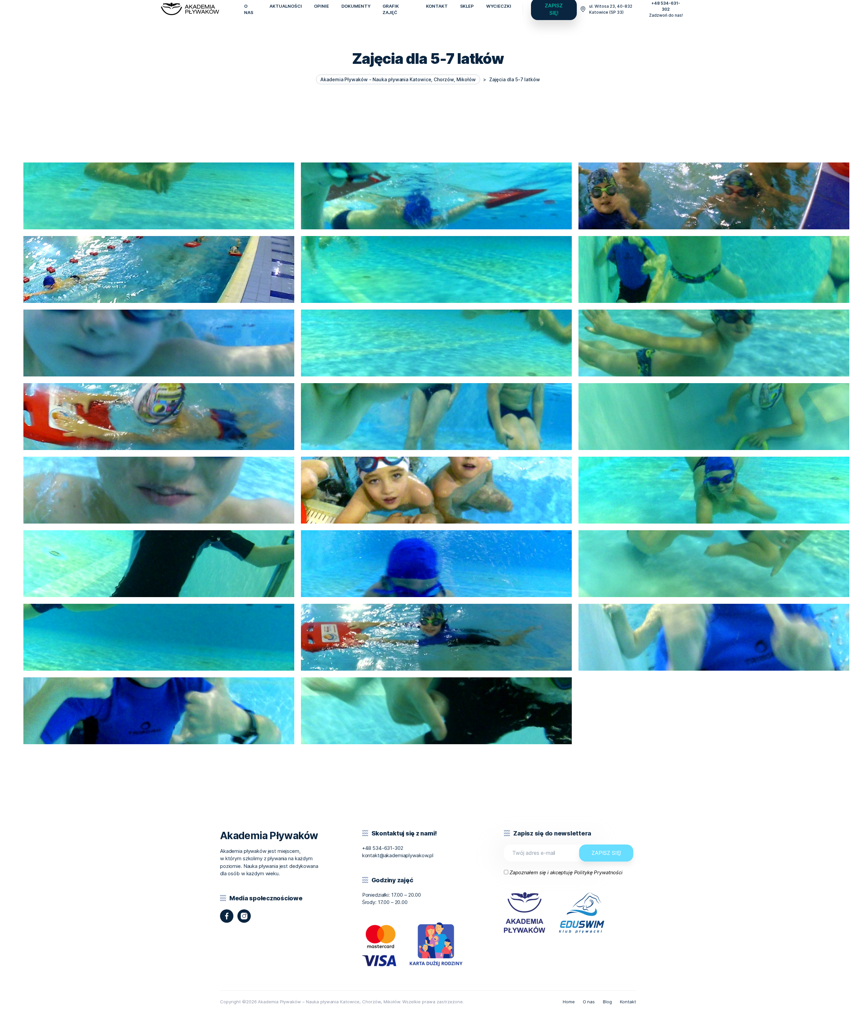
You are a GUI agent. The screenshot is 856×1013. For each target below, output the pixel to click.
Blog (607, 1001)
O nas (589, 1001)
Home (569, 1001)
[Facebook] (226, 916)
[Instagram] (244, 916)
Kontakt (628, 1001)
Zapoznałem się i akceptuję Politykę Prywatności (566, 872)
